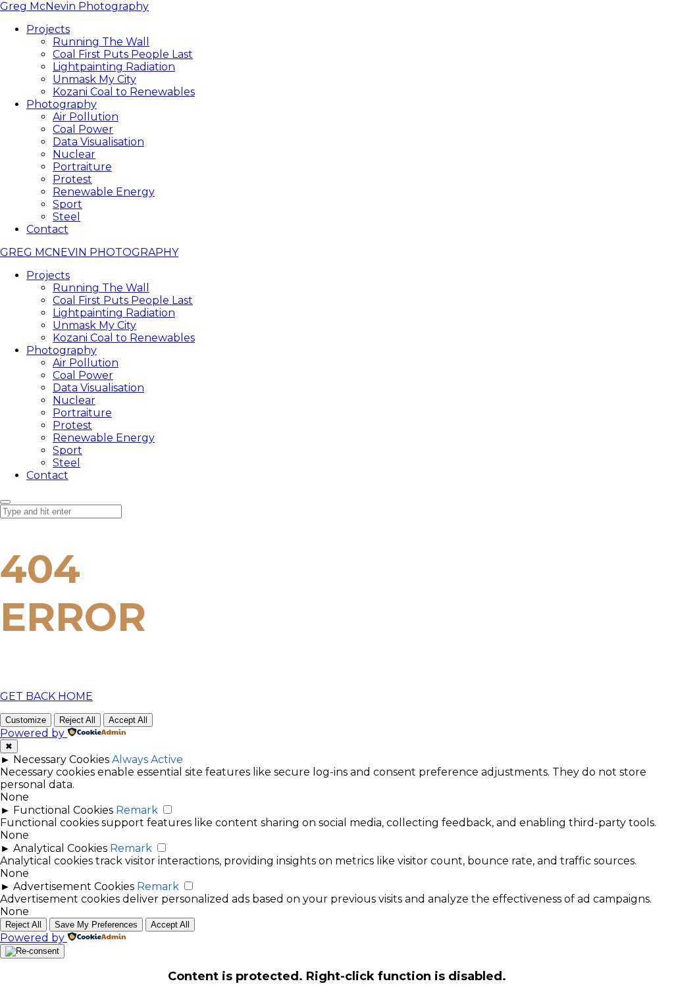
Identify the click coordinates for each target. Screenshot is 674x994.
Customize (25, 720)
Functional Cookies (63, 810)
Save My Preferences (96, 925)
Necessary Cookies (61, 759)
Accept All (128, 720)
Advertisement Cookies (73, 886)
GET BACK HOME (46, 696)
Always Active (147, 759)
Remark (137, 810)
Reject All (77, 720)
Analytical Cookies (60, 848)
